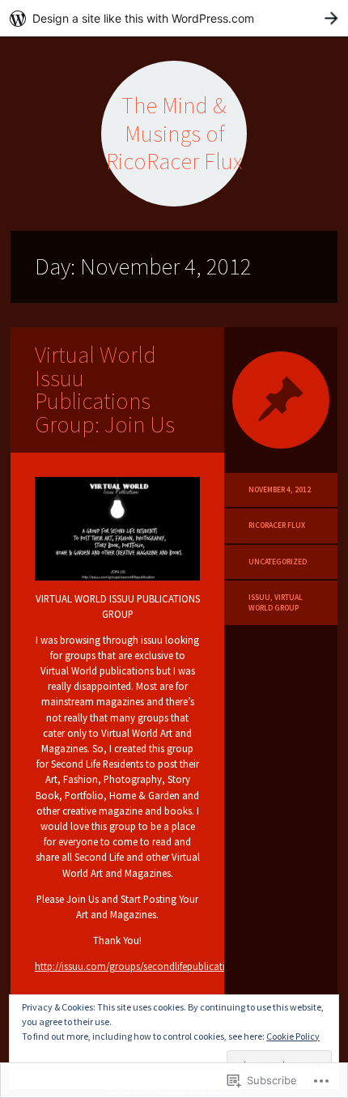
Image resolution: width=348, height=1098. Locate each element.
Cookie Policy (293, 1036)
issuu (259, 597)
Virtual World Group (275, 602)
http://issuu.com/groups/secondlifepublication (136, 966)
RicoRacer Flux (276, 525)
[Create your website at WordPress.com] (174, 18)
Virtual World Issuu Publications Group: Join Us (105, 389)
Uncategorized (277, 562)
